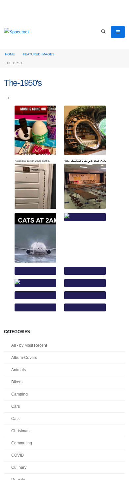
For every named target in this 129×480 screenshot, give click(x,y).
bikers (16, 382)
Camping (19, 394)
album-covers (24, 357)
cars (15, 406)
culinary (18, 467)
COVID (17, 455)
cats (15, 418)
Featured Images (39, 54)
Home (10, 54)
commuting (21, 443)
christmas (20, 431)
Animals (18, 370)
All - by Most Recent (29, 345)
